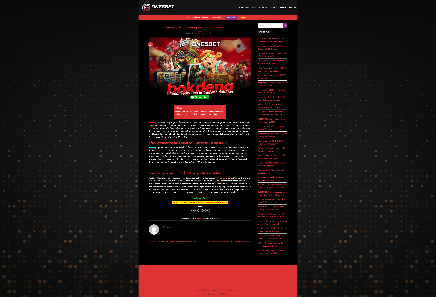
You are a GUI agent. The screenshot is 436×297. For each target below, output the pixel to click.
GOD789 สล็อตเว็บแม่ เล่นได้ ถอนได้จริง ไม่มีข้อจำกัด (271, 171)
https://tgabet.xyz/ (273, 271)
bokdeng (217, 218)
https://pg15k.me (264, 268)
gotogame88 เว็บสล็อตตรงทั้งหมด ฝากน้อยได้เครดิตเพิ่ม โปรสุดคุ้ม (271, 179)
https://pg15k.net (174, 271)
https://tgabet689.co (224, 284)
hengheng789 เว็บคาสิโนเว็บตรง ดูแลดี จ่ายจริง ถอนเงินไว (272, 84)
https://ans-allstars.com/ (256, 273)
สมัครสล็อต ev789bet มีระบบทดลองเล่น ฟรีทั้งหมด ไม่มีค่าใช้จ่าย (272, 252)
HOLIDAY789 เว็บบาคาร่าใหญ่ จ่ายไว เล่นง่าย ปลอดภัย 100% (271, 120)
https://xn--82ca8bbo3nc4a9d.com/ (249, 281)
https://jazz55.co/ (167, 281)
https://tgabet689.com (189, 284)
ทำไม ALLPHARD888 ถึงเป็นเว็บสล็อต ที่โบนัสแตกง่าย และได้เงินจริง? (272, 55)
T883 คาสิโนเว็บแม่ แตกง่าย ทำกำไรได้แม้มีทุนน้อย (272, 77)
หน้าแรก (240, 7)
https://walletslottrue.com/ (243, 284)
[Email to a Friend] (200, 210)
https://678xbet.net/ (224, 273)
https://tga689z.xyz (190, 268)
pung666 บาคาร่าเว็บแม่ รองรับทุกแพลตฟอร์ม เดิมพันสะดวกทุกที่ (271, 128)
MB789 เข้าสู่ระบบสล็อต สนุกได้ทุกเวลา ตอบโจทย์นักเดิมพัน (271, 244)
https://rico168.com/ (159, 276)
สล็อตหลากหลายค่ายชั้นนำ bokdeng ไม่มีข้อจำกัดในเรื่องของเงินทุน (199, 111)
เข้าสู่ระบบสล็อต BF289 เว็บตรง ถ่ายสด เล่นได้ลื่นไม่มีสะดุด (271, 91)
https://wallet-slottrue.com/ (264, 284)
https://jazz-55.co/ (253, 278)
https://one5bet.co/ (191, 276)
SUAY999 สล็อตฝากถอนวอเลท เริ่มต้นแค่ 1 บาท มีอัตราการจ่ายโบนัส (272, 222)
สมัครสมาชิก (251, 7)
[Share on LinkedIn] (208, 210)
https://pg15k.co (161, 271)
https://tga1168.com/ (258, 271)
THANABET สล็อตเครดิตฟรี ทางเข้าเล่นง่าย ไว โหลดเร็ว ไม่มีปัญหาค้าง (271, 186)
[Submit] (285, 25)
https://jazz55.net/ (277, 276)
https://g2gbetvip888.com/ (184, 281)
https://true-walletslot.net (242, 276)
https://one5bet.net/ (175, 276)
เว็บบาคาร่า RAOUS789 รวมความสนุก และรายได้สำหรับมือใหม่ (272, 62)
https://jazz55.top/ (238, 278)
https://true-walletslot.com (220, 278)
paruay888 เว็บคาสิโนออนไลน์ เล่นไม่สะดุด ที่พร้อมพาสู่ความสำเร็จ (272, 98)
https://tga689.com (158, 284)
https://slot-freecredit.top (200, 278)
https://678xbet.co (239, 273)
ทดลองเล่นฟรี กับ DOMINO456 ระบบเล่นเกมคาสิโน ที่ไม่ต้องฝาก (272, 142)
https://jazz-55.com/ (269, 278)
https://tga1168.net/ (177, 273)
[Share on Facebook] (192, 210)
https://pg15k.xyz (278, 268)
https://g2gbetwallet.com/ (205, 281)
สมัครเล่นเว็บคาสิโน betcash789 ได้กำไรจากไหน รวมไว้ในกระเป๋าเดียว (271, 215)
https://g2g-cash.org (221, 268)
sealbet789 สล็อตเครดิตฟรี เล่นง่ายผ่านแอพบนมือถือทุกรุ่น (272, 164)
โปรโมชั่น (273, 7)
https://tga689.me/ (173, 284)
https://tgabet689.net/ (207, 284)
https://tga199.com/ (206, 276)
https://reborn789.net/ (223, 276)
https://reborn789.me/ (261, 276)
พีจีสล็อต (211, 34)
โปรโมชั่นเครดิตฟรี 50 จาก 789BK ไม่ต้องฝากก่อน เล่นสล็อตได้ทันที (272, 69)
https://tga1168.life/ (208, 273)
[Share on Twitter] (196, 210)
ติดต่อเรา (292, 7)
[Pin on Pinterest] (204, 210)
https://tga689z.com (159, 268)
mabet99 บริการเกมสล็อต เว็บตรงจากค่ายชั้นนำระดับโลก (206, 202)
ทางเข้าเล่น (263, 7)
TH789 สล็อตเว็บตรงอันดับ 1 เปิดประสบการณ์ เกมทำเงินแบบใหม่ (270, 106)
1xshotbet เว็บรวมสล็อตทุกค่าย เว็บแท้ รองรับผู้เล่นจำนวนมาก (272, 135)
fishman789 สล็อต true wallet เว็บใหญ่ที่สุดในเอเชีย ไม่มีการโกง (271, 208)
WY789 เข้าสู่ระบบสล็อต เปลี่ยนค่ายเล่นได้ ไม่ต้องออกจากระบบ (271, 201)
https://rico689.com (205, 268)
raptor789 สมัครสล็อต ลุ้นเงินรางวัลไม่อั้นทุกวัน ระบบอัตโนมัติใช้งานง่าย (272, 237)
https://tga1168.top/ (193, 273)
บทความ (283, 7)
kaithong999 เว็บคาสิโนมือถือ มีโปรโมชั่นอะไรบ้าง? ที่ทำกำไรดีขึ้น (272, 47)
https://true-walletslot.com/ (213, 286)
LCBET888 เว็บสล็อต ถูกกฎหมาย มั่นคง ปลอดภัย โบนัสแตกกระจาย (270, 113)
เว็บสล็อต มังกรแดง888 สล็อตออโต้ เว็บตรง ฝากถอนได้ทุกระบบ (271, 149)
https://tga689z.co (175, 268)
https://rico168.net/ (273, 273)
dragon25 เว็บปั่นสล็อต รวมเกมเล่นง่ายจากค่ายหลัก (227, 241)
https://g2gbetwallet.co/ (272, 281)
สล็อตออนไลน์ (200, 24)
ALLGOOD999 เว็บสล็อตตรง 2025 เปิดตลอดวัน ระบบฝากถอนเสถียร (271, 40)
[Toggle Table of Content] (220, 108)
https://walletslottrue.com (159, 278)
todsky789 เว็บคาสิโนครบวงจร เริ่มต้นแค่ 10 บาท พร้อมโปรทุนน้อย (272, 157)
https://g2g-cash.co (237, 268)
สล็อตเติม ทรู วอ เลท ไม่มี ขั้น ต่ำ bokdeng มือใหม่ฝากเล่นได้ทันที (198, 114)
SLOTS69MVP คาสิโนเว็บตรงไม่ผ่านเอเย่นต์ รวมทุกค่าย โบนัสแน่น (271, 193)
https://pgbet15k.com (189, 271)
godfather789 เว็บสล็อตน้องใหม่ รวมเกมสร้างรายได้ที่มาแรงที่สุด (272, 230)
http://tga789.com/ (162, 273)
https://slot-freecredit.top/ (234, 286)
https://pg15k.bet (251, 268)
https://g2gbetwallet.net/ (225, 281)
